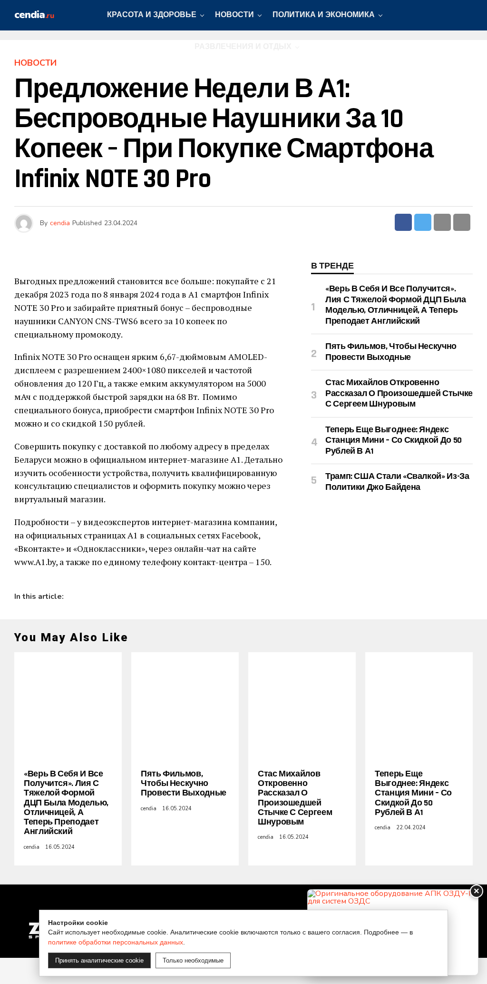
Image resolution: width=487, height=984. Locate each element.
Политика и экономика (324, 15)
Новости (234, 15)
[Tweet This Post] (422, 222)
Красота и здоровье (151, 15)
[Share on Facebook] (403, 222)
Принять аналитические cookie (99, 960)
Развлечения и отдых (243, 47)
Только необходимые (193, 960)
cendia (60, 223)
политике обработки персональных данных (115, 942)
